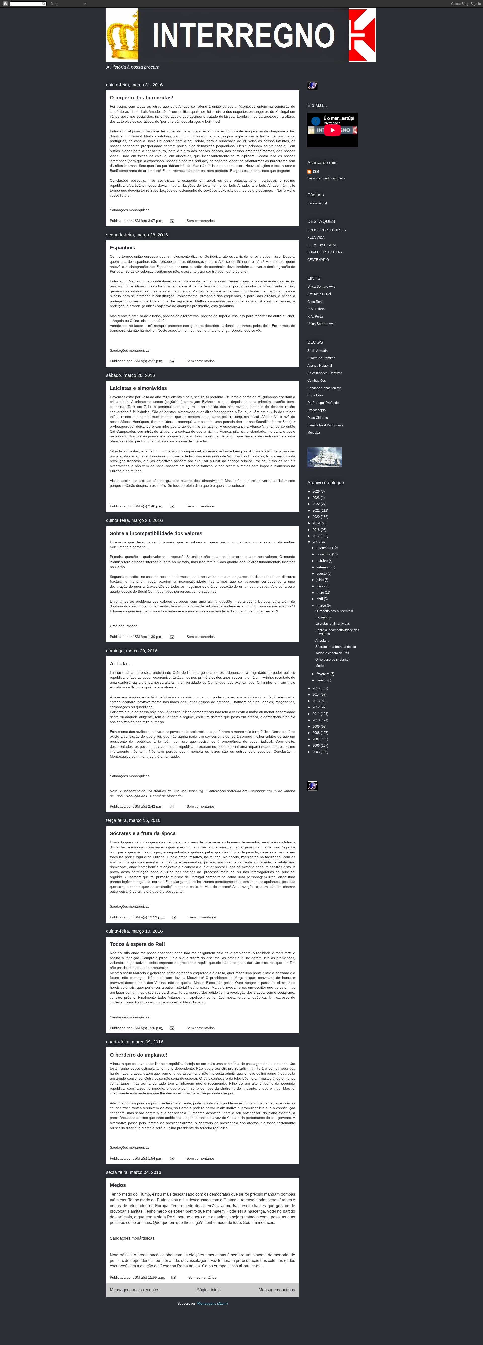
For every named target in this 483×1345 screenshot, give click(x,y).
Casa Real (315, 302)
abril (320, 599)
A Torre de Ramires (321, 358)
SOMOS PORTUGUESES (326, 230)
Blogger (276, 1335)
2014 (317, 694)
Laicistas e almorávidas (138, 388)
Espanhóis (122, 247)
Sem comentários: (201, 221)
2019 (317, 523)
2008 (317, 733)
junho (321, 586)
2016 (317, 542)
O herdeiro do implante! (138, 1055)
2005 (317, 752)
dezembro (324, 548)
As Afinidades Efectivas (324, 373)
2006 (317, 746)
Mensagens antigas (277, 1289)
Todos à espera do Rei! (137, 944)
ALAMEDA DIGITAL (322, 245)
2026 (317, 491)
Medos (118, 1185)
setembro (324, 567)
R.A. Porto (315, 316)
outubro (323, 561)
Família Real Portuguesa (325, 425)
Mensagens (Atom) (212, 1303)
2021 (317, 510)
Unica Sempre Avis (321, 286)
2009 (317, 726)
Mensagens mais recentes (134, 1289)
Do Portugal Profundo (323, 403)
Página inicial (209, 1289)
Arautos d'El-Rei (319, 294)
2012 (317, 707)
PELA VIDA (316, 237)
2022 (317, 504)
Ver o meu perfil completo (326, 178)
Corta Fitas (315, 395)
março (322, 605)
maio (321, 592)
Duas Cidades (317, 418)
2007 (317, 739)
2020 (317, 517)
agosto (322, 573)
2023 (317, 498)
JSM (137, 221)
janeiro (322, 680)
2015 (317, 688)
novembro (324, 554)
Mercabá (313, 432)
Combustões (316, 380)
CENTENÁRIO (318, 260)
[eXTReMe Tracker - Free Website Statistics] (312, 89)
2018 (317, 530)
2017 (317, 536)
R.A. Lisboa (316, 309)
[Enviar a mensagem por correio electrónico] (171, 221)
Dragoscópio (316, 410)
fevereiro (323, 674)
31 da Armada (317, 351)
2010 (317, 720)
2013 (317, 701)
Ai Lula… (121, 663)
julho (321, 580)
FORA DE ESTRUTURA (325, 252)
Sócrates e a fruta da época (143, 833)
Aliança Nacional (319, 365)
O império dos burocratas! (141, 97)
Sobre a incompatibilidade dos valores (156, 533)
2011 (317, 714)
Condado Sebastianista (324, 388)
